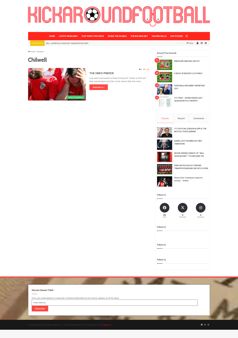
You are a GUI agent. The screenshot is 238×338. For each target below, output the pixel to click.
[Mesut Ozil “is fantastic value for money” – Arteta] (164, 181)
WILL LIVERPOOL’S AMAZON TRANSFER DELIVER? (67, 43)
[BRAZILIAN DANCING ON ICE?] (164, 65)
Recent (181, 118)
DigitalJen (107, 325)
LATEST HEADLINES (68, 36)
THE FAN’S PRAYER (101, 73)
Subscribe (40, 308)
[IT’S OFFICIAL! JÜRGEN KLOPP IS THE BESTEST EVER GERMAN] (164, 132)
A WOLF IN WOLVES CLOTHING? (188, 73)
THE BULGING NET (139, 36)
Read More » (98, 87)
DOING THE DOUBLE (117, 36)
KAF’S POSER (176, 36)
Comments (198, 118)
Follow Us (161, 259)
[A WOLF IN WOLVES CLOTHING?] (164, 77)
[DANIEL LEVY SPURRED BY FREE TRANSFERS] (164, 145)
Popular (165, 118)
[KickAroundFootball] (119, 16)
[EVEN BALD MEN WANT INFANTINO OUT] (164, 89)
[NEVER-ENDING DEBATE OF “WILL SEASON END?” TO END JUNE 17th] (164, 157)
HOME (52, 36)
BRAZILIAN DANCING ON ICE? (187, 61)
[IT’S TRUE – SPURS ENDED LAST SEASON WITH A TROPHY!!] (164, 101)
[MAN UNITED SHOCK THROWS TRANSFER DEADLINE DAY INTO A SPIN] (164, 169)
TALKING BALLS (159, 36)
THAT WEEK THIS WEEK (92, 36)
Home (32, 51)
